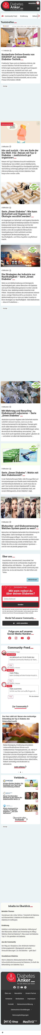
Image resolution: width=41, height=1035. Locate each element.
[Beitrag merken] (38, 27)
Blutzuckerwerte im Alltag (23, 960)
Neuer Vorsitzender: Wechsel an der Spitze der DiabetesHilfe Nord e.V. (12, 797)
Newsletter (18, 993)
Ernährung (24, 16)
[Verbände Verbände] (27, 819)
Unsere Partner (31, 993)
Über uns (8, 993)
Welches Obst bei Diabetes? (11, 934)
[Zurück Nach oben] (2, 1032)
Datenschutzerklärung (25, 1004)
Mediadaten (20, 999)
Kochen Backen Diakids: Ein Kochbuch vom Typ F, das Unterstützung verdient (13, 785)
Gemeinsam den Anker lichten (12, 915)
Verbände (8, 999)
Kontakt (11, 1004)
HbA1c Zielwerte (7, 960)
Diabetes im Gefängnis (9, 920)
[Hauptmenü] (38, 8)
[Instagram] (17, 639)
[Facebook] (11, 639)
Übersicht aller (19, 819)
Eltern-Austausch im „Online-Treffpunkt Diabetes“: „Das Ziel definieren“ (10, 810)
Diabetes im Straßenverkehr (24, 917)
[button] (18, 772)
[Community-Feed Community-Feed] (28, 706)
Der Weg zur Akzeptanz (10, 946)
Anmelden (32, 3)
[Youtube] (24, 639)
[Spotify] (30, 639)
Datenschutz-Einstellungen (20, 1010)
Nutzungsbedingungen (20, 1015)
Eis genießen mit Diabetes (16, 936)
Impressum (31, 999)
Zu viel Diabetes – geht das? (26, 950)
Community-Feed (11, 16)
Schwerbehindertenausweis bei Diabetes (16, 962)
